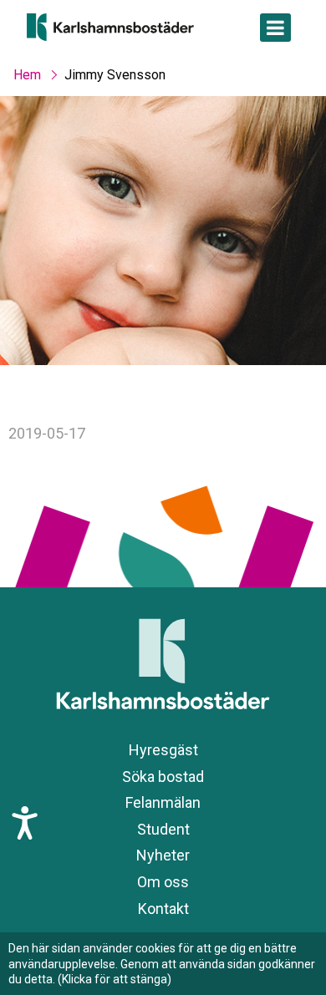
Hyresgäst (163, 750)
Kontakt (163, 908)
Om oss (163, 882)
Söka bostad (163, 776)
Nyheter (163, 855)
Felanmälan (163, 802)
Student (163, 829)
